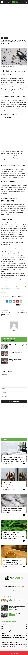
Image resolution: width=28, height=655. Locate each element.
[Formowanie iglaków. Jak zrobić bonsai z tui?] (4, 608)
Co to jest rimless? (22, 312)
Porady (3, 628)
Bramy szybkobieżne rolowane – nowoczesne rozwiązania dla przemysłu (13, 510)
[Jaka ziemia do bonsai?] (4, 615)
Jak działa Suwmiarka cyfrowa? (18, 345)
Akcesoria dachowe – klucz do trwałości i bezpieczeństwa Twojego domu (12, 485)
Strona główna (4, 35)
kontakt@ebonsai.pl (19, 586)
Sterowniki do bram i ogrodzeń (9, 642)
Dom (2, 38)
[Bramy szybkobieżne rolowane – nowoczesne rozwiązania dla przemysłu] (14, 503)
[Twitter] (18, 590)
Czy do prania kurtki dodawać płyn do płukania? (5, 314)
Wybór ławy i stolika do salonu (16, 599)
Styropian (3, 624)
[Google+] (14, 590)
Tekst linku (3, 292)
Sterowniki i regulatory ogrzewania (11, 631)
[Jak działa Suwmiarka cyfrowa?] (4, 346)
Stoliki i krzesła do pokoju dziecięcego (12, 635)
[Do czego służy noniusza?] (4, 353)
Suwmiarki (6, 38)
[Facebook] (10, 590)
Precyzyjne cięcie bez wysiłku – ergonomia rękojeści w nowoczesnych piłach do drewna (13, 562)
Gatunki (11, 609)
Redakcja (5, 45)
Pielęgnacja (12, 615)
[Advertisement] (14, 19)
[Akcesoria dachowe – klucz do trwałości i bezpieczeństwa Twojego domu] (14, 477)
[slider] (5, 296)
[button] (26, 2)
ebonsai (5, 463)
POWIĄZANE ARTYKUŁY (9, 338)
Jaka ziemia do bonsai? (15, 613)
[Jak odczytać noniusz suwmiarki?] (4, 361)
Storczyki (3, 633)
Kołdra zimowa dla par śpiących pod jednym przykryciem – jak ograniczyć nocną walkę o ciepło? (13, 459)
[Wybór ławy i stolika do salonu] (4, 600)
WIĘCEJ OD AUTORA (8, 341)
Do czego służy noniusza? (16, 352)
